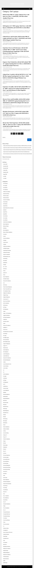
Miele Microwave (5, 406)
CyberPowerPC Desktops (7, 250)
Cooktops (4, 244)
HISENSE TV (5, 327)
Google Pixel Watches (6, 315)
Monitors (4, 414)
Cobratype (4, 240)
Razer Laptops (5, 445)
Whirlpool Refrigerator (6, 552)
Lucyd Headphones (6, 390)
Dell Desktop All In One (6, 256)
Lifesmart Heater (5, 388)
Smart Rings (5, 487)
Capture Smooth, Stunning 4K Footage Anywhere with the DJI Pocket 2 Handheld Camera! (16, 151)
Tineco (4, 522)
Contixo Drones (5, 242)
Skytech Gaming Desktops (7, 483)
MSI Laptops (5, 420)
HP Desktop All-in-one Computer (8, 331)
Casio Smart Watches (6, 238)
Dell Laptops (5, 260)
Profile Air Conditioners (6, 438)
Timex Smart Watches (6, 520)
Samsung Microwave (6, 459)
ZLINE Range (5, 562)
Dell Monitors (5, 262)
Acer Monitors (5, 187)
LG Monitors (5, 378)
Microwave (4, 404)
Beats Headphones (6, 224)
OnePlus (4, 430)
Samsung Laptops (6, 457)
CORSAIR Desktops (6, 248)
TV (3, 526)
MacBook (4, 392)
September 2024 (5, 172)
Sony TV (4, 501)
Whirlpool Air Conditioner (6, 548)
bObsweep (4, 228)
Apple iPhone (5, 211)
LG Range (4, 380)
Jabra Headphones (6, 349)
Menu (30, 8)
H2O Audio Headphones (6, 317)
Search (4, 137)
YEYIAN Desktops (6, 556)
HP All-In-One (5, 329)
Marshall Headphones (6, 394)
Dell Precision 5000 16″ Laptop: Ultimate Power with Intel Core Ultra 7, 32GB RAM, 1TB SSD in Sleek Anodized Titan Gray (16, 16)
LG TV (4, 384)
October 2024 (5, 170)
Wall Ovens (5, 544)
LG (3, 370)
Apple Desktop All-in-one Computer (8, 207)
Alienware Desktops (6, 193)
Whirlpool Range (5, 550)
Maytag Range (5, 396)
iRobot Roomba (5, 347)
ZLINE (4, 560)
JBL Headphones (5, 351)
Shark (4, 475)
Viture (4, 540)
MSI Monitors (5, 422)
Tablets (4, 505)
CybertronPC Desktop (6, 252)
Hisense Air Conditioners (6, 325)
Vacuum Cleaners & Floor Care (7, 532)
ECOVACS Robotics (6, 278)
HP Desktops (5, 333)
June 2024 (4, 178)
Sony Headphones (6, 497)
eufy (4, 282)
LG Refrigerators (5, 382)
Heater (4, 323)
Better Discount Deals (17, 4)
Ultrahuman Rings (5, 528)
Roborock (4, 449)
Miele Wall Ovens (5, 412)
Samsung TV (5, 471)
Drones (4, 270)
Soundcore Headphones (6, 503)
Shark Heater (5, 477)
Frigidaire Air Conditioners (7, 292)
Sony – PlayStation (6, 495)
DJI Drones (5, 268)
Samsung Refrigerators (6, 465)
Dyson (4, 274)
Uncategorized (5, 530)
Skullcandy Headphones (6, 481)
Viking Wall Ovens (6, 538)
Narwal (4, 424)
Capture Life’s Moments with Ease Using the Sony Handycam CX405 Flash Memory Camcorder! (17, 145)
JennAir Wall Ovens (6, 355)
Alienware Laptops (6, 195)
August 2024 (5, 174)
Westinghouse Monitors (6, 546)
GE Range (4, 307)
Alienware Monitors (6, 197)
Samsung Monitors (6, 461)
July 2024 (4, 176)
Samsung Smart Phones (6, 467)
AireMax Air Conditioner (6, 191)
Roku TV (4, 451)
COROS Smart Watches (6, 246)
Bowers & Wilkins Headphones (7, 232)
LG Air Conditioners (6, 374)
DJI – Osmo (5, 266)
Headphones (5, 319)
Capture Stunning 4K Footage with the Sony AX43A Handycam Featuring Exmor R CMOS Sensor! (17, 149)
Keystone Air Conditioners (7, 357)
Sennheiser (5, 473)
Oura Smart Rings (6, 432)
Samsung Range (5, 463)
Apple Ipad (4, 209)
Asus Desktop (5, 215)
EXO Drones (5, 284)
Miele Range (5, 408)
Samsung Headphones (6, 455)
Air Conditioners (5, 189)
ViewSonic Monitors (6, 534)
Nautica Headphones (6, 426)
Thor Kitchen (5, 518)
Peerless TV (5, 434)
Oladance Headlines (6, 428)
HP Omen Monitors (6, 339)
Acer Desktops (5, 183)
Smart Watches (5, 489)
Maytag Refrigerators (6, 398)
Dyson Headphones (6, 276)
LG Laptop (4, 376)
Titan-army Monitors (6, 524)
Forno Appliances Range (6, 290)
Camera (4, 236)
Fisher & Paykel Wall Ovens (7, 288)
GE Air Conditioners (6, 303)
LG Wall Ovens (5, 386)
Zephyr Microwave (6, 558)
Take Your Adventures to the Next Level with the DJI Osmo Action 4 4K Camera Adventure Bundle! (17, 153)
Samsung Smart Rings (6, 469)
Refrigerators (5, 447)
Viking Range (5, 536)
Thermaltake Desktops (6, 516)
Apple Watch (5, 213)
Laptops (4, 361)
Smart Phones (5, 485)
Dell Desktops (5, 258)
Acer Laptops (5, 185)
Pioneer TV (5, 436)
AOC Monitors (5, 203)
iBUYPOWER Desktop (6, 341)
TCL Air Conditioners (6, 507)
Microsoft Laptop (5, 402)
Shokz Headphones (6, 479)
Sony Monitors (5, 499)
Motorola (4, 416)
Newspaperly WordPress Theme (22, 566)
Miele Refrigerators (6, 410)
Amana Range (5, 201)
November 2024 (5, 168)
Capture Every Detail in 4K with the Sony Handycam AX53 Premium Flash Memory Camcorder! (17, 147)
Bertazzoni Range (5, 226)
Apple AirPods (5, 205)
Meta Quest (5, 400)
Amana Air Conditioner (6, 199)
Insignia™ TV (5, 345)
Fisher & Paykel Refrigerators (7, 286)
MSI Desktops (5, 418)
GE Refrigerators (5, 309)
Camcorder (5, 234)
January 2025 (5, 164)
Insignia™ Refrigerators (6, 343)
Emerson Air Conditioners (7, 280)
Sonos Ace (4, 491)
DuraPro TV (5, 272)
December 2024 (5, 166)
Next (22, 133)
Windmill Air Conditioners (6, 554)
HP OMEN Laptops (6, 337)
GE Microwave (5, 305)
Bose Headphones (6, 230)
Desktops (4, 264)
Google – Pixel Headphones (7, 313)
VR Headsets (5, 542)
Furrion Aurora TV (5, 299)
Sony (4, 493)
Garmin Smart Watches (6, 301)
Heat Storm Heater (6, 321)
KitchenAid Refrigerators (6, 359)
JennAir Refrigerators (6, 353)
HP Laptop (4, 335)
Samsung (4, 453)
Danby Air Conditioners (6, 254)
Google (4, 311)
